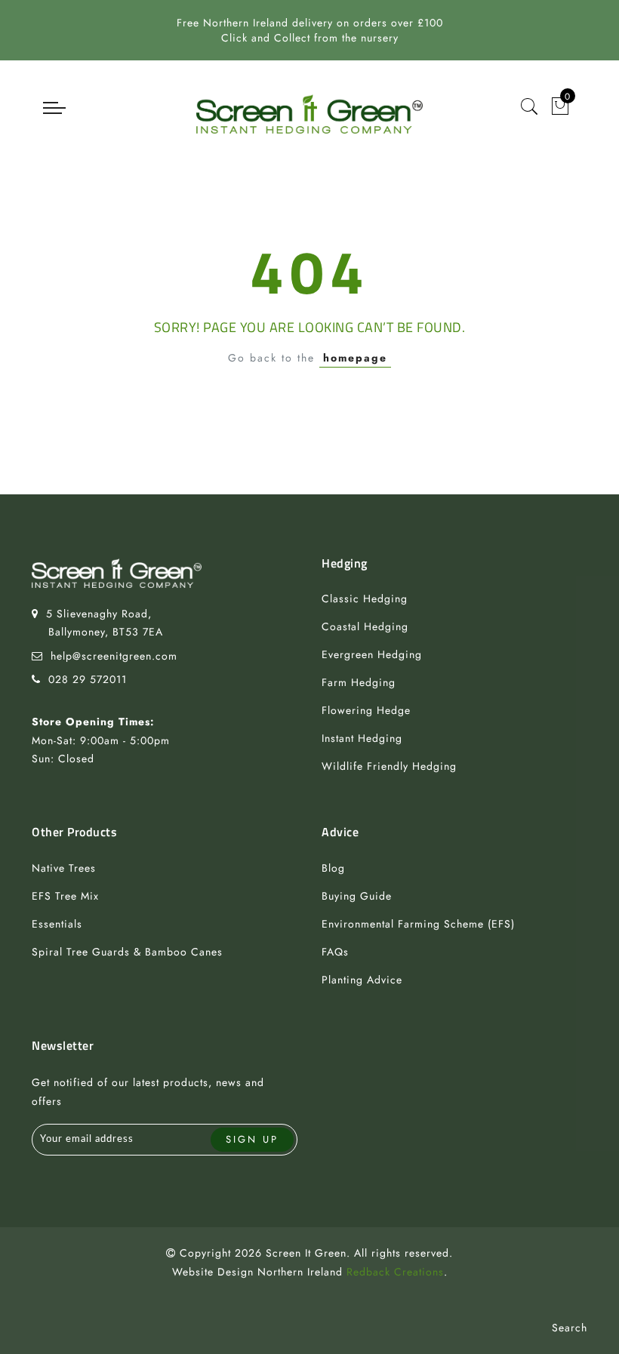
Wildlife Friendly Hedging (389, 766)
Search (569, 1327)
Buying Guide (357, 895)
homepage (355, 357)
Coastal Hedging (365, 626)
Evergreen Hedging (372, 654)
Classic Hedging (365, 598)
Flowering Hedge (366, 710)
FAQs (335, 951)
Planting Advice (362, 979)
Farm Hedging (359, 682)
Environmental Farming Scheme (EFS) (418, 923)
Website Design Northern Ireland (257, 1271)
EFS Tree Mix (65, 895)
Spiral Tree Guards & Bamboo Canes (127, 951)
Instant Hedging (362, 738)
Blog (333, 867)
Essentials (57, 923)
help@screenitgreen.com (114, 655)
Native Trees (64, 867)
